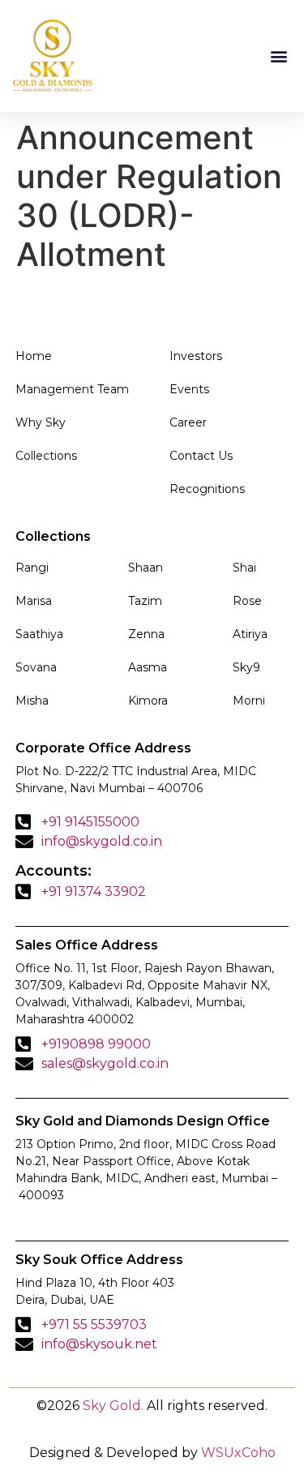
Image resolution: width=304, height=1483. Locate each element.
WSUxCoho (238, 1452)
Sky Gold (112, 1405)
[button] (278, 55)
